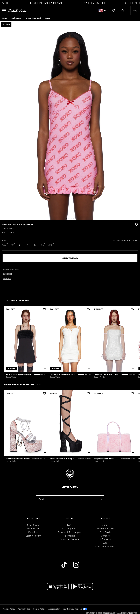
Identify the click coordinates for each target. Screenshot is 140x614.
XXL (50, 245)
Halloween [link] (16, 18)
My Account (33, 529)
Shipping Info (69, 529)
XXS (4, 245)
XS (12, 245)
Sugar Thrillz (9, 229)
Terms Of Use (24, 609)
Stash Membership (105, 547)
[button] (45, 3)
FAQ (69, 525)
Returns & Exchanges (69, 532)
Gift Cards (105, 539)
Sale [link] (47, 18)
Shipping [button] (7, 279)
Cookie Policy (39, 609)
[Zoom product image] (70, 120)
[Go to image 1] (66, 218)
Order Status (33, 525)
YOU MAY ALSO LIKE (17, 300)
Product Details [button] (10, 269)
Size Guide (105, 532)
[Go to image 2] (68, 218)
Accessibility (54, 609)
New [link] (4, 18)
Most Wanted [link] (33, 18)
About (105, 525)
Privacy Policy (9, 609)
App (105, 543)
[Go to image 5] (73, 218)
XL (42, 245)
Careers (105, 536)
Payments (69, 536)
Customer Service (69, 539)
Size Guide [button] (7, 274)
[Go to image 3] (70, 218)
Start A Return (33, 536)
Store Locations (105, 529)
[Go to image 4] (71, 218)
